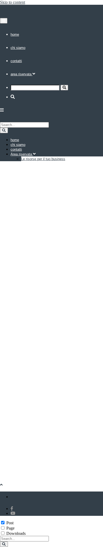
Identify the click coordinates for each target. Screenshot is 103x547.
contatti (16, 61)
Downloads (16, 533)
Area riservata (21, 74)
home (15, 34)
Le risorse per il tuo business (43, 159)
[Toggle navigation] (3, 21)
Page (10, 528)
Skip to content (12, 2)
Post (9, 523)
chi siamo (18, 48)
